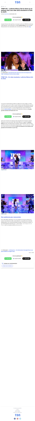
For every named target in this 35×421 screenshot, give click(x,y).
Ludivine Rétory (7, 109)
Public (33, 252)
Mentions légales (17, 411)
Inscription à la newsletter (17, 408)
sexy (30, 26)
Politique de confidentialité (17, 412)
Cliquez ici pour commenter (7, 265)
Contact (17, 409)
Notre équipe (17, 410)
